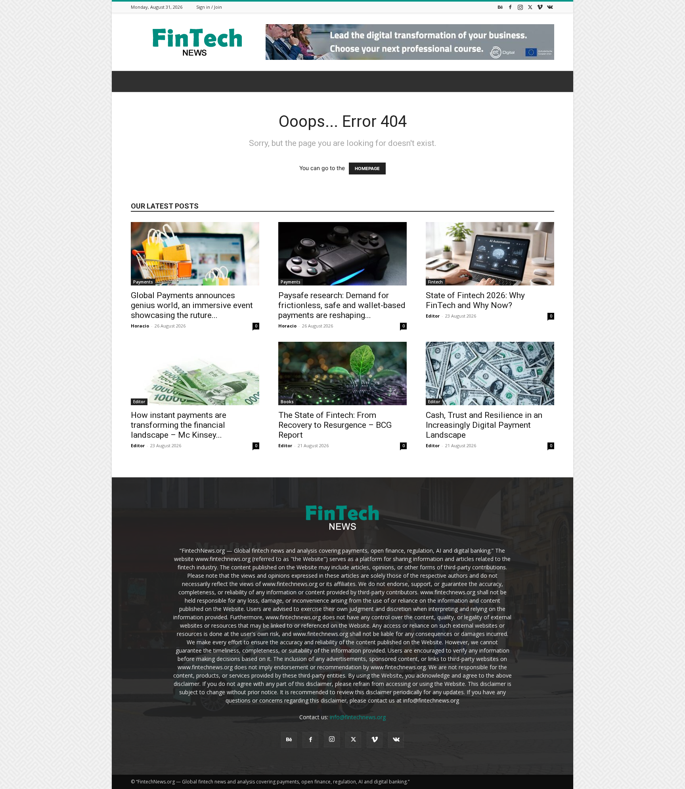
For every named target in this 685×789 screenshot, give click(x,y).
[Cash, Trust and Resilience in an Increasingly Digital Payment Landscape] (490, 373)
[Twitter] (530, 7)
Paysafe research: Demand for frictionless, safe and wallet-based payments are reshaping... (342, 305)
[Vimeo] (540, 7)
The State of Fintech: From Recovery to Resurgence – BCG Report (335, 425)
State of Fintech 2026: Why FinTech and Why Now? (475, 300)
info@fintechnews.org (358, 717)
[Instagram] (520, 7)
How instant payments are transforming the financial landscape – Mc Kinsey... (178, 425)
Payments (143, 282)
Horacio (140, 326)
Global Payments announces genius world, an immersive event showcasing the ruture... (192, 305)
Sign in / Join (209, 7)
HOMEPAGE (367, 168)
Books (287, 401)
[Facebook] (510, 7)
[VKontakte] (549, 7)
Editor (433, 316)
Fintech (435, 282)
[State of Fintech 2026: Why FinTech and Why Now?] (490, 253)
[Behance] (500, 7)
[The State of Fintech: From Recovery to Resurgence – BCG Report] (342, 373)
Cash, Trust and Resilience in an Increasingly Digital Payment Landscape (484, 425)
